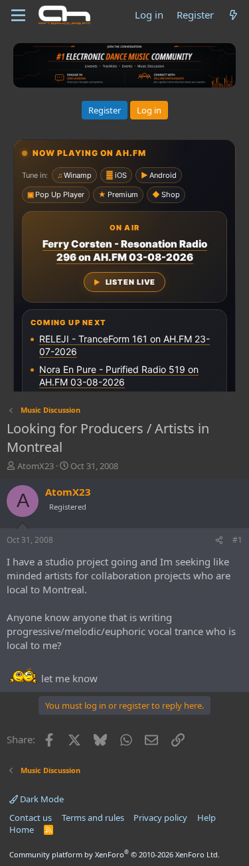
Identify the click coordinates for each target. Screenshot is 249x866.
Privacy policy (160, 818)
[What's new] (233, 15)
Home (21, 829)
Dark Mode (41, 799)
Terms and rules (93, 818)
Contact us (30, 818)
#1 (237, 539)
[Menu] (18, 15)
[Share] (219, 540)
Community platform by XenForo (114, 854)
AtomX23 (35, 466)
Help (206, 818)
